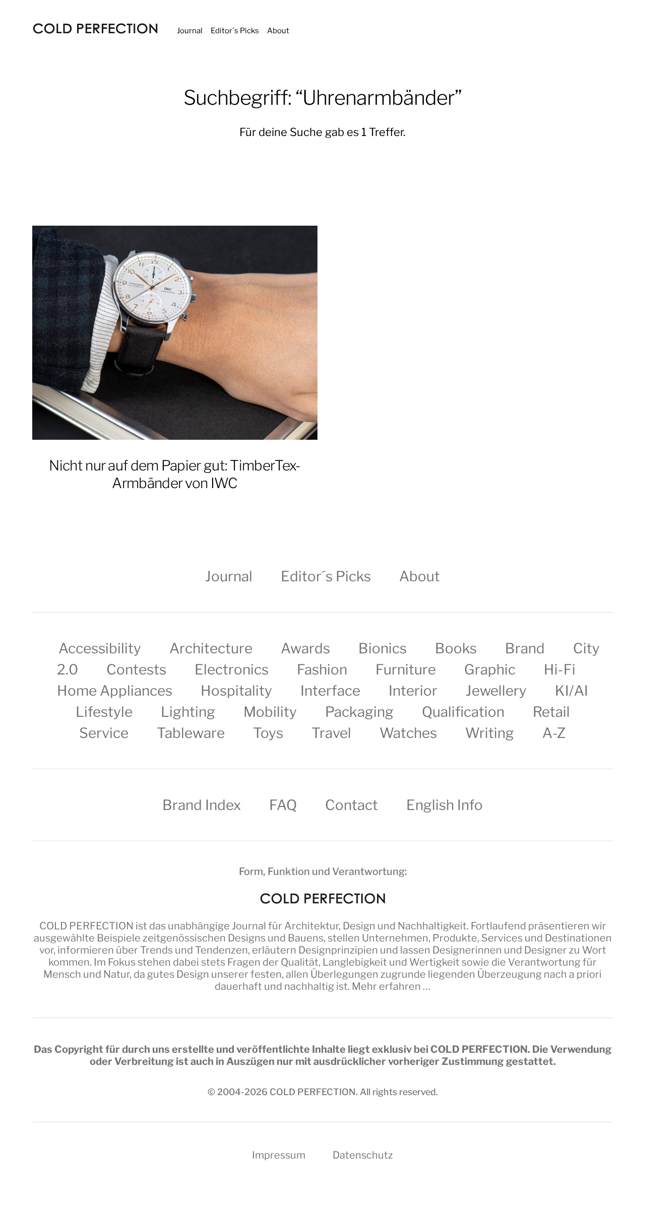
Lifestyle (104, 711)
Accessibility (99, 648)
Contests (136, 669)
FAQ (283, 805)
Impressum (278, 1155)
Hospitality (236, 690)
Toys (268, 733)
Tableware (191, 733)
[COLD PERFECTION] (95, 28)
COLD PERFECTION (86, 926)
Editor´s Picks (235, 30)
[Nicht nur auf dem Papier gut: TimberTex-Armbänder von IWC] (174, 333)
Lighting (188, 711)
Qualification (463, 711)
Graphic (489, 669)
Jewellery (496, 690)
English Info (444, 805)
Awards (305, 648)
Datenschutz (363, 1155)
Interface (330, 690)
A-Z (554, 733)
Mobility (270, 711)
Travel (331, 733)
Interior (413, 690)
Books (456, 648)
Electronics (232, 669)
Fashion (322, 669)
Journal (190, 30)
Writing (489, 733)
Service (103, 733)
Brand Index (201, 805)
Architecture (210, 648)
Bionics (382, 648)
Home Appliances (114, 690)
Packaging (359, 711)
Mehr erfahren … (391, 986)
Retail (551, 711)
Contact (351, 805)
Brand (525, 648)
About (278, 30)
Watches (408, 733)
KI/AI (571, 690)
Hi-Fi (559, 669)
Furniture (405, 669)
